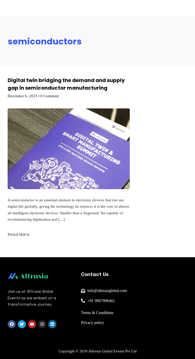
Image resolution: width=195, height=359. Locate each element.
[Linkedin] (52, 324)
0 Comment (49, 96)
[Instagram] (42, 324)
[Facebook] (12, 324)
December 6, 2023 (22, 96)
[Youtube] (32, 324)
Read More (18, 234)
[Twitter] (22, 324)
